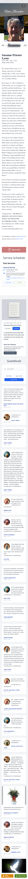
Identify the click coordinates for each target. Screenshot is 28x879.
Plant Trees (19, 282)
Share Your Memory (10, 353)
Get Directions (8, 282)
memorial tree (21, 236)
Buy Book (16, 328)
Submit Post (14, 379)
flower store (19, 239)
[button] (14, 795)
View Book (7, 328)
